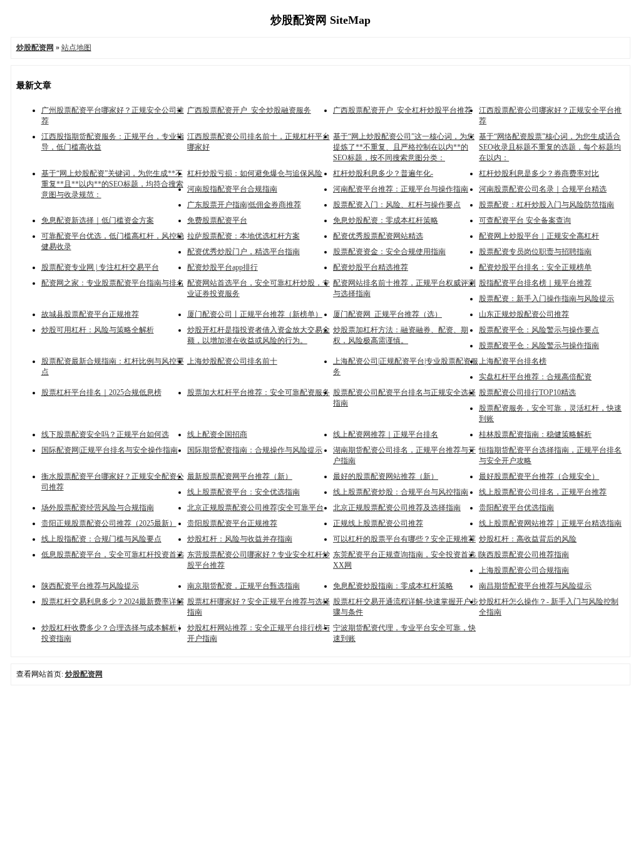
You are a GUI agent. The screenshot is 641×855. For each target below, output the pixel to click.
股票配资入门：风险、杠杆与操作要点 (397, 204)
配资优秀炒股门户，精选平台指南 (243, 251)
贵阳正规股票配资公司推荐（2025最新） (109, 523)
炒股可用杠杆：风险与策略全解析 (97, 329)
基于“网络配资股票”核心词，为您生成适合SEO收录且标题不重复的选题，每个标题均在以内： (550, 147)
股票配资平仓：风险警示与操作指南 (539, 345)
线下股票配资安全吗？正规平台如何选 (105, 434)
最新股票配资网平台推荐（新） (239, 476)
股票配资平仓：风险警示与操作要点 (539, 329)
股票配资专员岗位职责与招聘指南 (535, 251)
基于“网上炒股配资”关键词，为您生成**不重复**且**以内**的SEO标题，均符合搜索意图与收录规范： (112, 184)
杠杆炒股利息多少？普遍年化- (383, 173)
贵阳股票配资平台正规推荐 (232, 523)
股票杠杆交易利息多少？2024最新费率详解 (112, 601)
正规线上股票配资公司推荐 (378, 523)
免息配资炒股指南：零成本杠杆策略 (393, 585)
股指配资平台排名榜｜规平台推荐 (535, 283)
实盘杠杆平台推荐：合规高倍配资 (535, 376)
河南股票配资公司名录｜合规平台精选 (543, 189)
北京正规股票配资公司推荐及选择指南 (397, 507)
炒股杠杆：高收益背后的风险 (528, 539)
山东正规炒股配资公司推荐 (524, 314)
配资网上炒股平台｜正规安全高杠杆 (539, 236)
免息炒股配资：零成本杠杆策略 (385, 220)
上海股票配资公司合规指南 (524, 570)
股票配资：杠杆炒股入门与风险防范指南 (546, 204)
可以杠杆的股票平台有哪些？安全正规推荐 (404, 539)
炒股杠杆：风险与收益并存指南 (239, 539)
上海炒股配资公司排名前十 (232, 361)
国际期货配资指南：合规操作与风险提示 (254, 450)
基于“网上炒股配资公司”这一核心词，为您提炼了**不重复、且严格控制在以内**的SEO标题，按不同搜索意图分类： (403, 147)
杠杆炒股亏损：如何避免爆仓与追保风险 (254, 173)
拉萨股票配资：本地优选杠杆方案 (243, 236)
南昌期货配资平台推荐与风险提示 (535, 585)
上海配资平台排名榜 (512, 361)
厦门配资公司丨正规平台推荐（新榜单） (254, 314)
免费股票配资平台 (217, 220)
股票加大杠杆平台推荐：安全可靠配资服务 (258, 392)
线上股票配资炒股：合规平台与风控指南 (400, 492)
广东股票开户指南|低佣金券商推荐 (244, 204)
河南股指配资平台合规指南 (232, 189)
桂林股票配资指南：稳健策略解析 (535, 434)
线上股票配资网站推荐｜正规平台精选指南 (550, 523)
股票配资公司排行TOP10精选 (527, 392)
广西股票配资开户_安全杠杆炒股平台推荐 (402, 110)
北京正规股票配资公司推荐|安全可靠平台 (255, 507)
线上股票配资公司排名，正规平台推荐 (543, 492)
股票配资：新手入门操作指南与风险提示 (546, 298)
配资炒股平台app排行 (222, 267)
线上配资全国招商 (217, 434)
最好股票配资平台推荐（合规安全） (539, 476)
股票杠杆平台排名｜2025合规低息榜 (101, 392)
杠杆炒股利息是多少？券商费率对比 (539, 173)
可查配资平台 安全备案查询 (525, 220)
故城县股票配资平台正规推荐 (90, 314)
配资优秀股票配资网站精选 (378, 236)
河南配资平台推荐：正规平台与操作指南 (400, 189)
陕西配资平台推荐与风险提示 (90, 585)
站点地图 (76, 47)
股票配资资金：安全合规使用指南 (389, 251)
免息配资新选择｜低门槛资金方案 (97, 220)
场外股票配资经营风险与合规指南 (97, 507)
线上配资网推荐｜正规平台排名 (385, 434)
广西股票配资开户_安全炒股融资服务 (249, 110)
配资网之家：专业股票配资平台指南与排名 (112, 283)
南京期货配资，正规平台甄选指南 (243, 585)
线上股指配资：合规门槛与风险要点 (101, 539)
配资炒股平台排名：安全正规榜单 (535, 267)
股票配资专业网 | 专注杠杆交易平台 (100, 267)
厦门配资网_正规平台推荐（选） (387, 314)
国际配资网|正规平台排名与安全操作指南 (109, 450)
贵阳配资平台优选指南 (516, 507)
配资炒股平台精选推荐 (370, 267)
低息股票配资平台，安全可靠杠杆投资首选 (112, 554)
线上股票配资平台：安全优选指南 (243, 492)
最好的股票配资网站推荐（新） (385, 476)
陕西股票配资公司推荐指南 (524, 554)
